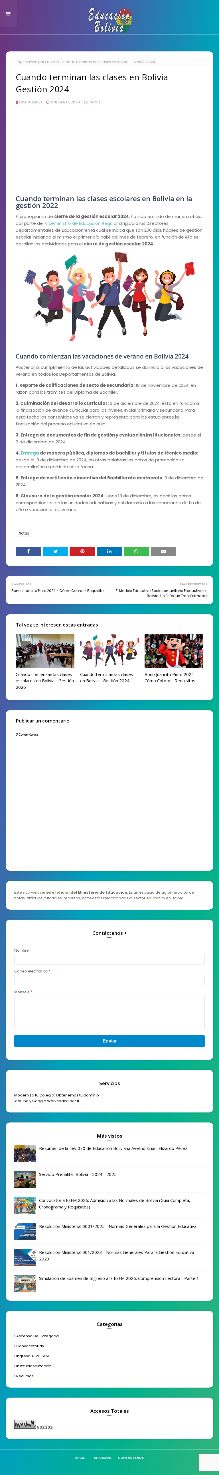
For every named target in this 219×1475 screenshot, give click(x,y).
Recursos (25, 1376)
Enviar (110, 1040)
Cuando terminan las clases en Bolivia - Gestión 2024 (106, 677)
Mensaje (23, 992)
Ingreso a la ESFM (32, 1356)
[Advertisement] (109, 155)
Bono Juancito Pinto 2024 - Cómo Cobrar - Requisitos (171, 677)
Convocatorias (30, 1346)
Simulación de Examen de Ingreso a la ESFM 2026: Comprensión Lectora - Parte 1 (119, 1278)
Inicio (80, 1457)
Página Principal (30, 61)
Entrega (30, 453)
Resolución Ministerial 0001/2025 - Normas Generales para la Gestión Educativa (117, 1226)
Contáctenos (131, 1457)
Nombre (21, 950)
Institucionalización (34, 1366)
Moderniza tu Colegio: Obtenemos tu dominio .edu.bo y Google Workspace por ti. (56, 1098)
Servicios (102, 1457)
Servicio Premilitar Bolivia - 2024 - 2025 (78, 1174)
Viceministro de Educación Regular (81, 223)
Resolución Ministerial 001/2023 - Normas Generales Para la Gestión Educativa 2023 (116, 1255)
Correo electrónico (32, 971)
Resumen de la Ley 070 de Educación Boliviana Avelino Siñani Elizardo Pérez (113, 1148)
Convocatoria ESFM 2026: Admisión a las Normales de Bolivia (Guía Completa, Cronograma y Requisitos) (114, 1203)
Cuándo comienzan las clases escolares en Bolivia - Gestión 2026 (45, 680)
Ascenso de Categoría (37, 1336)
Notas (52, 61)
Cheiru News (30, 102)
